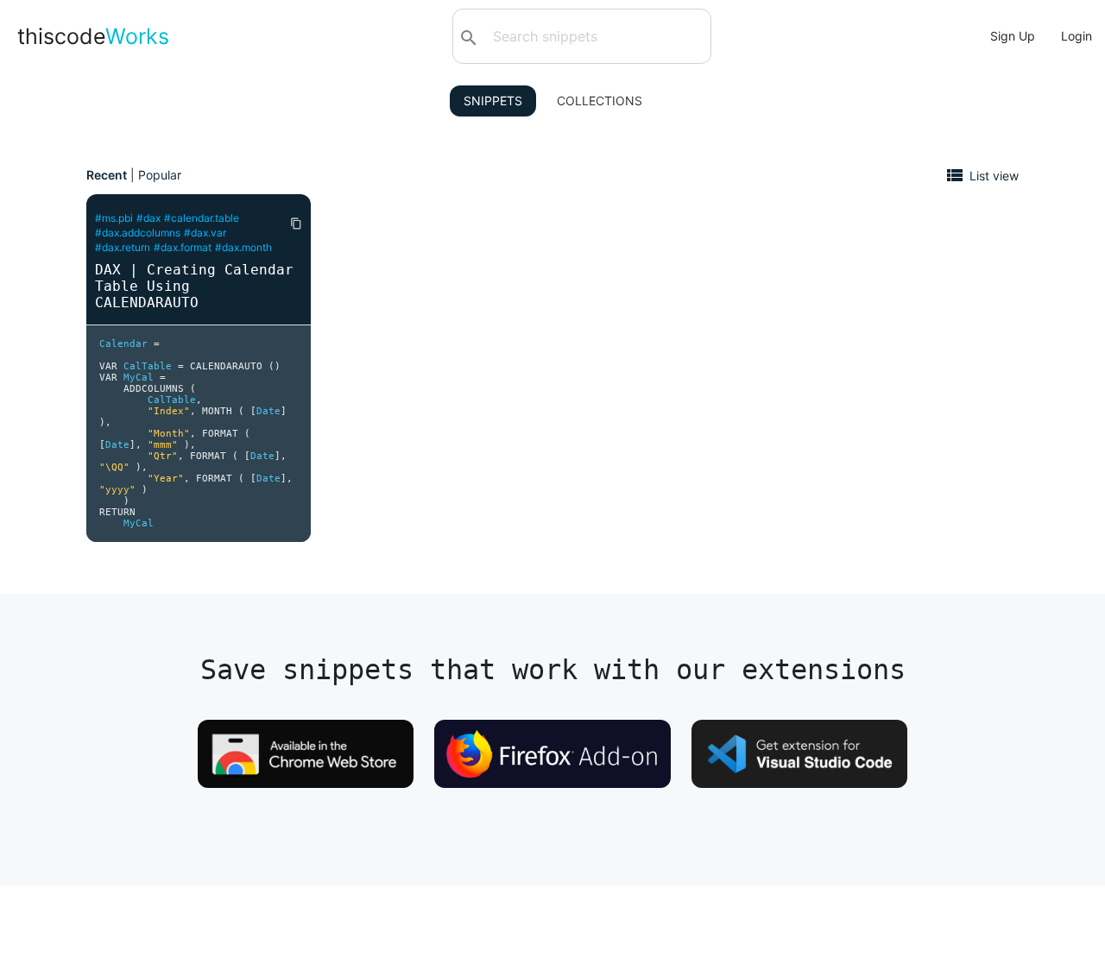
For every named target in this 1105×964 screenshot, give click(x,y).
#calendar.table (201, 217)
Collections (599, 100)
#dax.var (205, 232)
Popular (159, 174)
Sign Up (1012, 35)
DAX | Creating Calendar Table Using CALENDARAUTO (194, 286)
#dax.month (243, 247)
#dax (148, 217)
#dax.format (183, 247)
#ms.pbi (114, 217)
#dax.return (122, 247)
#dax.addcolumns (137, 232)
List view (994, 174)
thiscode (93, 36)
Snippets (493, 100)
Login (1076, 35)
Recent (106, 174)
